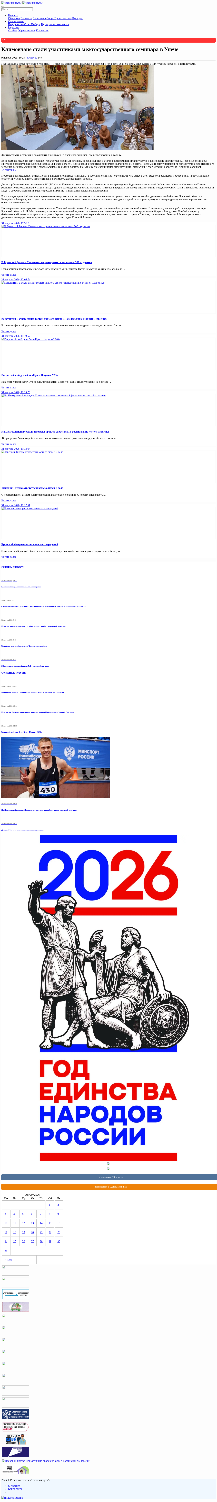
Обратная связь (26, 30)
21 (41, 1232)
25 (14, 1241)
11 (14, 1223)
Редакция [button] (13, 27)
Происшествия (63, 18)
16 (58, 1223)
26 (23, 1241)
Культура (77, 18)
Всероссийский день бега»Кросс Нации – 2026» (29, 375)
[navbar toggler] (2, 6)
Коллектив (42, 30)
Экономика (39, 18)
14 (41, 1223)
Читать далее (8, 274)
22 (50, 1232)
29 (50, 1241)
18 (14, 1232)
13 (32, 1223)
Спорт (50, 18)
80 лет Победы (31, 24)
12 (23, 1223)
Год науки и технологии (55, 24)
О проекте (14, 1485)
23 (58, 1232)
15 (50, 1223)
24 (6, 1241)
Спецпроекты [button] (16, 21)
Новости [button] (13, 15)
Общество (14, 18)
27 (32, 1241)
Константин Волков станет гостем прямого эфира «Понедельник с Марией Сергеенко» (54, 318)
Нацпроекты (15, 24)
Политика (26, 18)
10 (6, 1223)
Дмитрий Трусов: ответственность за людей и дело (32, 487)
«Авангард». (8, 169)
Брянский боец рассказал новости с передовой (29, 544)
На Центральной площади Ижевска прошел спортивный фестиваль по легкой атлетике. (55, 431)
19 (23, 1232)
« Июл (8, 1259)
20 (32, 1232)
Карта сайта (15, 1488)
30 (58, 1241)
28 (41, 1241)
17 (6, 1232)
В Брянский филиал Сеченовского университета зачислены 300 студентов (46, 262)
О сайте (12, 30)
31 (6, 1250)
